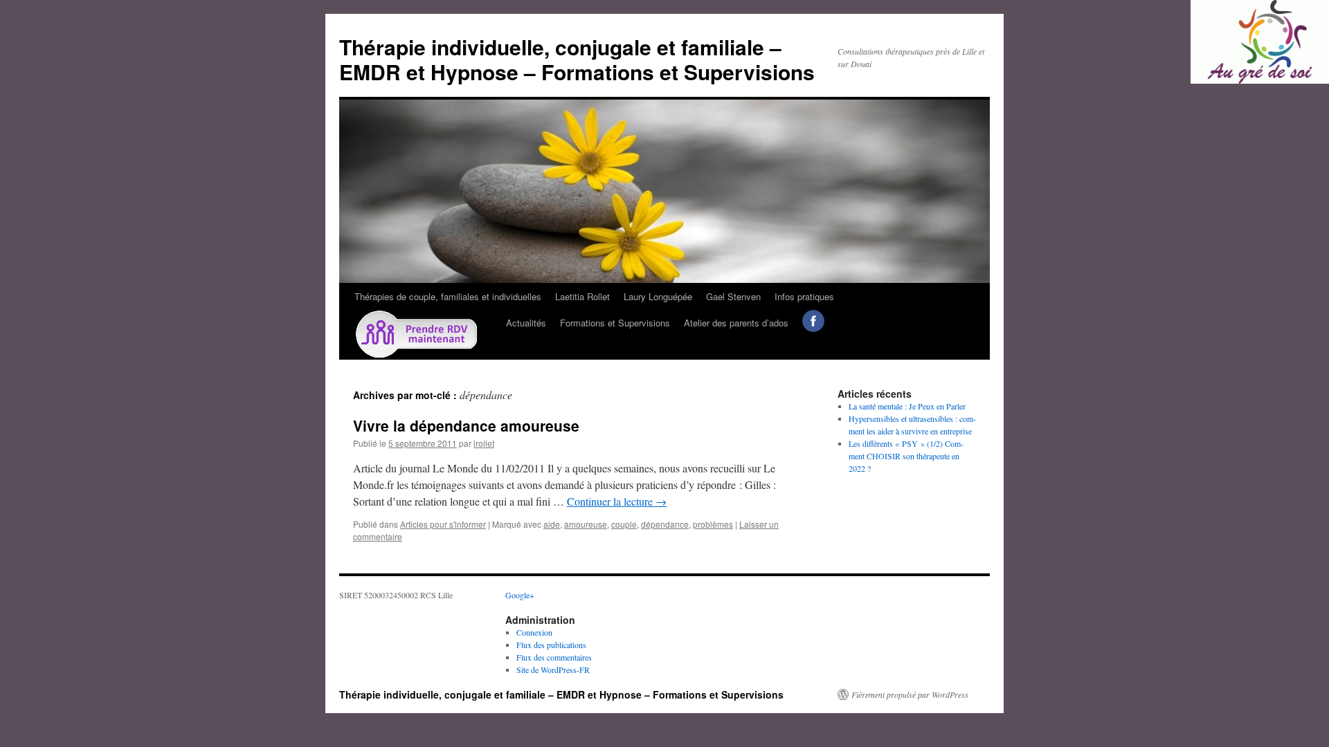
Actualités (526, 322)
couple (624, 524)
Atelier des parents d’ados (736, 322)
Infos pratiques (804, 296)
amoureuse (585, 524)
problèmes (713, 524)
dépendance (665, 524)
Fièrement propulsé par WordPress (909, 694)
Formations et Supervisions (615, 322)
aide (551, 524)
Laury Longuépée (658, 296)
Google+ (519, 594)
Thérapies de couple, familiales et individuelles (447, 296)
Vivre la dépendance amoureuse (466, 425)
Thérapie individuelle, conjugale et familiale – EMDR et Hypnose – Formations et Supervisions (577, 59)
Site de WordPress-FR (553, 669)
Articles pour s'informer (443, 524)
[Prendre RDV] (423, 335)
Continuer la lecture (617, 501)
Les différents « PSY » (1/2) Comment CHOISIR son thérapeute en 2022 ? (906, 456)
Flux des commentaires (554, 657)
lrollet (483, 443)
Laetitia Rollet (582, 296)
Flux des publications (551, 644)
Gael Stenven (733, 296)
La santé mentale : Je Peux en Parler (907, 406)
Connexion (534, 632)
